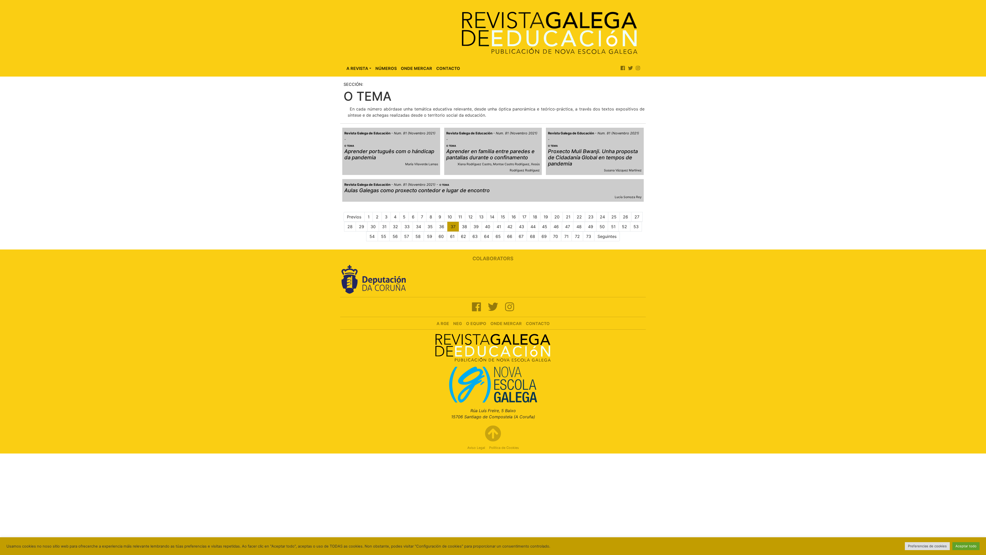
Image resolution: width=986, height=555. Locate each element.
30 (373, 226)
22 (579, 216)
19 (546, 216)
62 (463, 236)
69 (544, 236)
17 (524, 216)
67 (521, 236)
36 (441, 226)
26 (625, 216)
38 (464, 226)
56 (395, 236)
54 (372, 236)
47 (567, 226)
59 (429, 236)
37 (453, 226)
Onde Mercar (416, 68)
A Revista (357, 68)
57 (406, 236)
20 (557, 216)
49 (590, 226)
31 (384, 226)
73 (588, 236)
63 (475, 236)
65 (498, 236)
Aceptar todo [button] (965, 546)
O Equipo (476, 323)
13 (481, 216)
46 (556, 226)
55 (383, 236)
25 (614, 216)
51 (613, 226)
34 (418, 226)
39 (476, 226)
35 (430, 226)
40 (487, 226)
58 (418, 236)
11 (460, 216)
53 (636, 226)
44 (533, 226)
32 (395, 226)
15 (503, 216)
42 (510, 226)
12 (470, 216)
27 (636, 216)
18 (535, 216)
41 (499, 226)
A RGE (443, 323)
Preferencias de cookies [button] (927, 546)
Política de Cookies (504, 448)
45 (544, 226)
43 (521, 226)
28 (350, 226)
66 (509, 236)
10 (450, 216)
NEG (457, 323)
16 (513, 216)
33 (407, 226)
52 (624, 226)
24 (602, 216)
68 (532, 236)
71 (566, 236)
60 (441, 236)
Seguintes (607, 236)
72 (577, 236)
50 (602, 226)
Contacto (448, 68)
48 (579, 226)
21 (568, 216)
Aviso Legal (476, 448)
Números (386, 68)
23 (590, 216)
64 (486, 236)
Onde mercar (506, 323)
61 (452, 236)
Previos (354, 216)
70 (555, 236)
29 (361, 226)
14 (492, 216)
